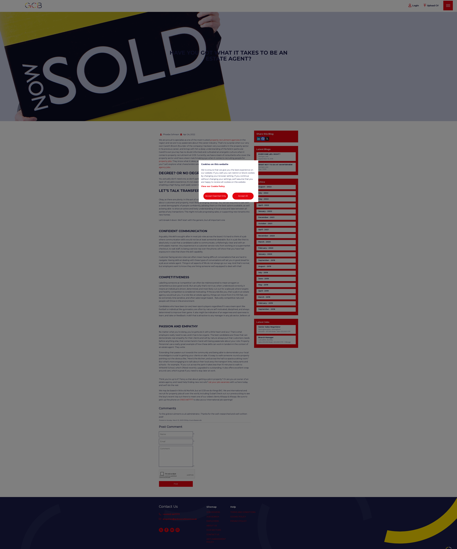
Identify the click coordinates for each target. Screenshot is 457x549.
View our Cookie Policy (213, 186)
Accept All (243, 196)
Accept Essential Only (215, 196)
